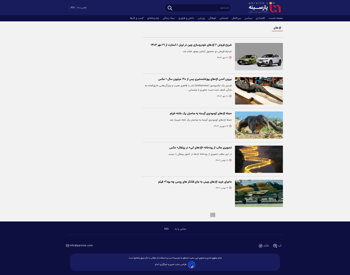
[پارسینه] (263, 8)
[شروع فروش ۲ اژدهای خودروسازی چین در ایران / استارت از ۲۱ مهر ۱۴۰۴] (259, 56)
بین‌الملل (237, 18)
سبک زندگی (169, 18)
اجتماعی (224, 18)
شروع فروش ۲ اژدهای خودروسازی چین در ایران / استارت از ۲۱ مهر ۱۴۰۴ (191, 45)
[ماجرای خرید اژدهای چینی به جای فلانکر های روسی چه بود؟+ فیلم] (259, 193)
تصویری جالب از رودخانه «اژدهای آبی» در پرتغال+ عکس (200, 148)
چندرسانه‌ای (153, 18)
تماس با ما (82, 8)
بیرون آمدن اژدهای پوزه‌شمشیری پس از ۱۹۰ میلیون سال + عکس (195, 79)
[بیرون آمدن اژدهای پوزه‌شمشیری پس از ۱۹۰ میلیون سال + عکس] (259, 90)
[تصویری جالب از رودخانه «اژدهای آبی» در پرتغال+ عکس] (259, 159)
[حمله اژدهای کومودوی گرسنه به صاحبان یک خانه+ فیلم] (259, 125)
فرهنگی (212, 18)
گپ (280, 246)
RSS (73, 8)
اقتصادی (261, 18)
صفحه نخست (276, 18)
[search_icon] (170, 8)
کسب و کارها (137, 18)
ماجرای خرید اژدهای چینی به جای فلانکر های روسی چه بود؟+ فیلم (195, 182)
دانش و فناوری (186, 18)
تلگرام (266, 246)
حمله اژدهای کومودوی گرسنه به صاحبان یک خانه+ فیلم (201, 113)
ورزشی (201, 18)
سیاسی (249, 18)
